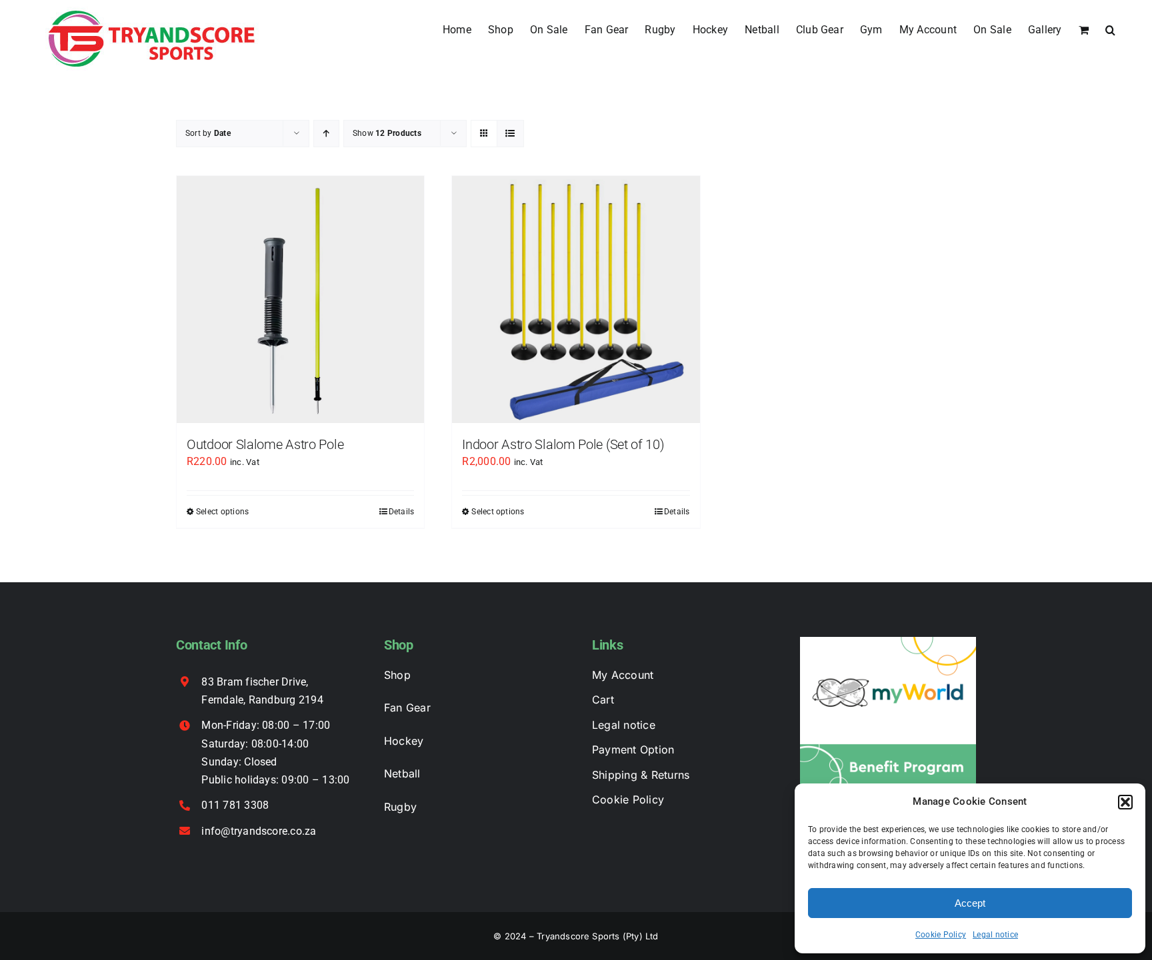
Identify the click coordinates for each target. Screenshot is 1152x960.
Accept (970, 903)
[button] (1125, 802)
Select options (222, 511)
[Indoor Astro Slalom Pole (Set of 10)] (575, 299)
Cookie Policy (940, 934)
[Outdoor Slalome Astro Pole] (300, 299)
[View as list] (510, 134)
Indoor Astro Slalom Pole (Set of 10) (563, 444)
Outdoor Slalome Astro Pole (265, 444)
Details (402, 511)
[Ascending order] (326, 133)
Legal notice (995, 934)
